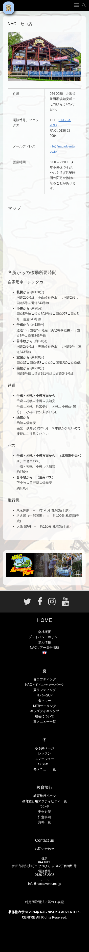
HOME (44, 620)
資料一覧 (44, 822)
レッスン (44, 753)
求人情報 (44, 642)
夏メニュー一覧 (44, 722)
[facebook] (39, 603)
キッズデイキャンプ (44, 711)
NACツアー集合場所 (44, 647)
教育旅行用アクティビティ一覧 (44, 801)
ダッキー (44, 700)
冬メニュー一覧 (44, 769)
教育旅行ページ (44, 796)
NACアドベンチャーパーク (44, 685)
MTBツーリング (44, 706)
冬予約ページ (44, 748)
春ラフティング (44, 679)
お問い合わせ (44, 849)
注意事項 (44, 817)
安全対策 (44, 812)
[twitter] (27, 603)
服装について (44, 716)
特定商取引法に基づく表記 (44, 902)
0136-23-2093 (44, 875)
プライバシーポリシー (44, 637)
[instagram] (52, 603)
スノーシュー (44, 759)
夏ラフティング (44, 690)
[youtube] (64, 603)
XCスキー (45, 764)
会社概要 (44, 632)
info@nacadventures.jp (44, 884)
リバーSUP (44, 695)
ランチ (44, 806)
